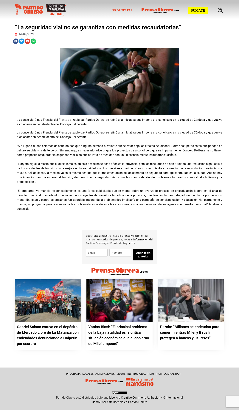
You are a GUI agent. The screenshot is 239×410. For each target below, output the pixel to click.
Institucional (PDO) (140, 373)
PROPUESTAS (122, 10)
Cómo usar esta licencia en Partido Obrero (119, 402)
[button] (15, 41)
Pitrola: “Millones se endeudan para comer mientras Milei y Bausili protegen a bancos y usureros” (189, 332)
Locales (88, 373)
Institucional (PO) (168, 373)
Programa (73, 373)
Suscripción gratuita (143, 254)
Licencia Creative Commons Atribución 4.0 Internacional (146, 397)
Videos (121, 373)
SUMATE (198, 10)
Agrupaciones (105, 373)
